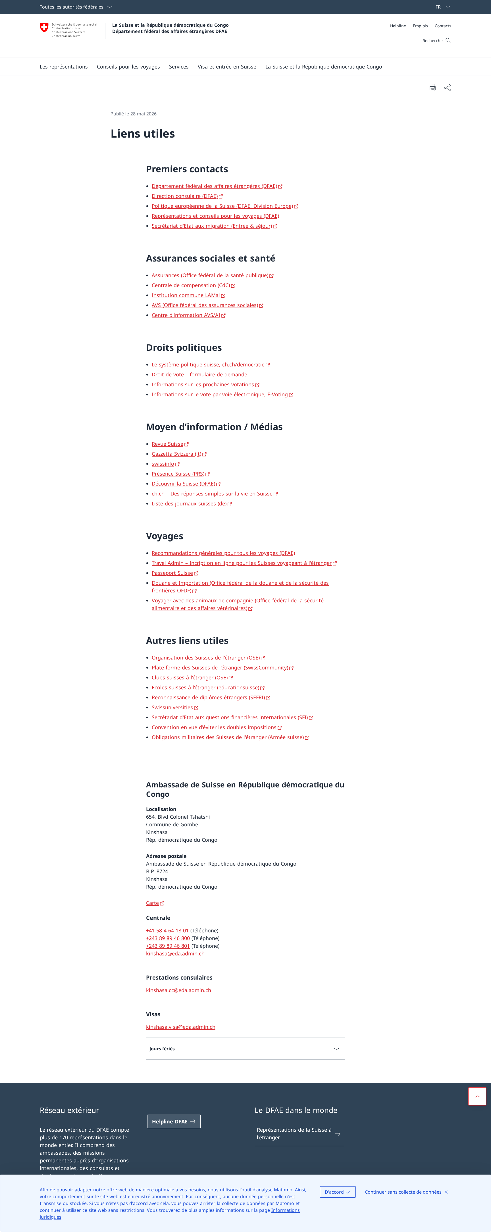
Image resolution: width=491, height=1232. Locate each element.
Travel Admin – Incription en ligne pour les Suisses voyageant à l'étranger (242, 562)
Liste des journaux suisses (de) (189, 503)
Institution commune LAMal (186, 295)
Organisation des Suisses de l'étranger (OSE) (206, 657)
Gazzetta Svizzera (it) (176, 453)
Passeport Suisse (172, 572)
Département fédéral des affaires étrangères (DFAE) (214, 185)
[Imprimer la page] (432, 87)
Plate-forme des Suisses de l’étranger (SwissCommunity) (220, 667)
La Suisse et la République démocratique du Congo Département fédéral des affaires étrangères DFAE (171, 28)
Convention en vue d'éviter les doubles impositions (214, 727)
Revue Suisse (167, 443)
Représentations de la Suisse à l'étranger (294, 1133)
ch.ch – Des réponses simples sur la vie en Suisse (212, 493)
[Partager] (447, 87)
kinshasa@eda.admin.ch (175, 953)
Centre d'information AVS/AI (186, 315)
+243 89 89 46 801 (168, 945)
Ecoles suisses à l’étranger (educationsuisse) (205, 687)
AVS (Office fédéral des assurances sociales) (205, 305)
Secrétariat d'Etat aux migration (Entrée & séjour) (212, 225)
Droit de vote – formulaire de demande (199, 374)
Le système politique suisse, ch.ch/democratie (208, 364)
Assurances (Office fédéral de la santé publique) (210, 275)
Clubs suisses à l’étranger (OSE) (190, 677)
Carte (152, 902)
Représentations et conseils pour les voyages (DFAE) (215, 215)
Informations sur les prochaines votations (203, 384)
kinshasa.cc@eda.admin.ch (178, 990)
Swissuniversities (172, 707)
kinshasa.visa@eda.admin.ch (180, 1026)
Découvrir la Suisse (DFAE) (183, 483)
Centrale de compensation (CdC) (191, 285)
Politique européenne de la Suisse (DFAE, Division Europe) (222, 205)
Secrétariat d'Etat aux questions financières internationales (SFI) (230, 717)
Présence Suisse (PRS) (178, 473)
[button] (63, 66)
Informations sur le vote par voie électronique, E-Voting (220, 394)
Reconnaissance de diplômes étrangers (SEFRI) (208, 697)
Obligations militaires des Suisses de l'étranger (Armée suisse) (228, 737)
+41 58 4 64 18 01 (167, 930)
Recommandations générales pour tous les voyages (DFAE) (223, 552)
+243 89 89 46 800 (168, 938)
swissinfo (163, 463)
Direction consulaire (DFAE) (185, 195)
